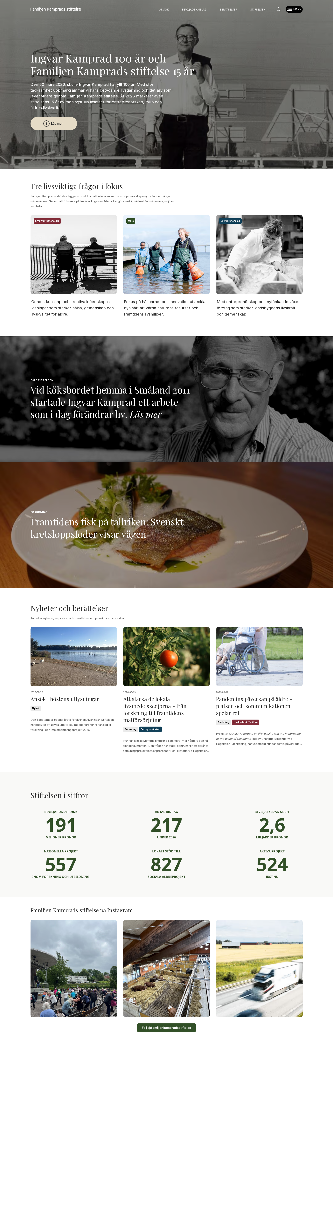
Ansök (164, 9)
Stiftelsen (258, 9)
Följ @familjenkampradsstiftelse (166, 1028)
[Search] (279, 9)
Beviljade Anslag (194, 9)
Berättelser (228, 9)
